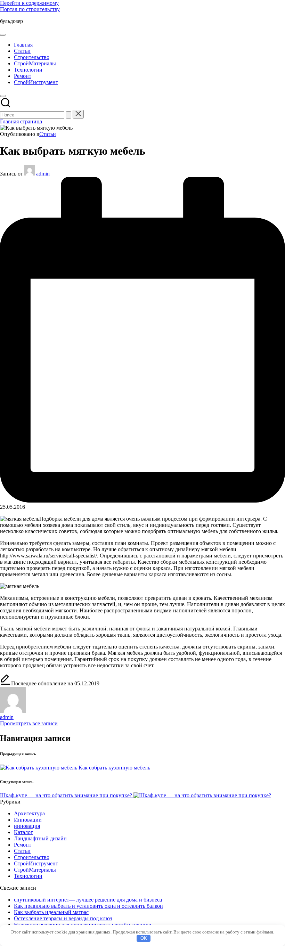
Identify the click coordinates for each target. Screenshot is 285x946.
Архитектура (29, 813)
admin (7, 717)
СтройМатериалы (35, 870)
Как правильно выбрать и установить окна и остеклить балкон (88, 906)
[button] (68, 115)
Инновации (28, 820)
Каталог (23, 832)
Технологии (28, 876)
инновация (27, 826)
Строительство (31, 857)
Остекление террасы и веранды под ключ (63, 918)
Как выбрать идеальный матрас (51, 912)
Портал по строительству (30, 9)
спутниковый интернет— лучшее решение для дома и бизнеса (88, 900)
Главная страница (21, 121)
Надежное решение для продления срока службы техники (83, 925)
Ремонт (22, 845)
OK (143, 938)
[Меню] (3, 35)
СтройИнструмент (36, 863)
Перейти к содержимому (29, 3)
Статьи (47, 134)
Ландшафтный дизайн (40, 838)
